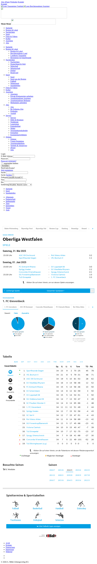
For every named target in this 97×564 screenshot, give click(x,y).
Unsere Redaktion (17, 141)
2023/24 (78, 470)
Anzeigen (9, 41)
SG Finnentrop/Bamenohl (29, 274)
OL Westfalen (10, 469)
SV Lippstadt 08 (58, 267)
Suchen (9, 175)
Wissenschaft (15, 68)
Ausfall (13, 113)
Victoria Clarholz (58, 274)
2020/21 (61, 475)
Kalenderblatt (15, 126)
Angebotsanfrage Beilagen (20, 101)
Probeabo (13, 2)
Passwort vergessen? (8, 161)
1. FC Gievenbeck (58, 277)
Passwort (4, 159)
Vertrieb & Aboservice (18, 146)
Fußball (13, 81)
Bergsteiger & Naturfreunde (20, 58)
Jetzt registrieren (7, 170)
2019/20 (69, 475)
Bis (2, 182)
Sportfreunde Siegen (27, 258)
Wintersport (14, 83)
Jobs (12, 150)
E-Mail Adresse (7, 156)
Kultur (8, 39)
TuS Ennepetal (25, 277)
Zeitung (8, 137)
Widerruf (9, 552)
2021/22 (52, 475)
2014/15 (69, 480)
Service (8, 116)
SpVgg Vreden (25, 269)
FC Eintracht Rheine (27, 267)
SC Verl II (30, 415)
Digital (12, 71)
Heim (16, 313)
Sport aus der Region (18, 79)
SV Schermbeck (33, 391)
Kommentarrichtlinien (18, 135)
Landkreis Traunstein (18, 56)
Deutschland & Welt (18, 64)
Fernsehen (14, 133)
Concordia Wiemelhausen (30, 272)
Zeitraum (4, 177)
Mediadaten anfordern (18, 103)
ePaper (7, 2)
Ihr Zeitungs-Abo (16, 109)
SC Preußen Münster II (35, 403)
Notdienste (14, 122)
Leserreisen (14, 124)
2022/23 (87, 470)
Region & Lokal (12, 30)
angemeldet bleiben (11, 163)
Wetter (12, 128)
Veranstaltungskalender (19, 131)
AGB (8, 543)
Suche (3, 172)
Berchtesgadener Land (18, 53)
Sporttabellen (15, 86)
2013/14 (78, 480)
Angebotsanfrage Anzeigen (20, 98)
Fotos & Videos (11, 36)
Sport (8, 34)
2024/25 (69, 470)
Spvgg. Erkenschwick (60, 272)
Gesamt (7, 313)
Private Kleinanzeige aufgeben (21, 96)
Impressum (10, 550)
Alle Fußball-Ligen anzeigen (49, 526)
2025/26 (61, 470)
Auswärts (25, 313)
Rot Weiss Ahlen (58, 255)
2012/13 (87, 480)
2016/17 (52, 480)
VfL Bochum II (57, 258)
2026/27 (52, 470)
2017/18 (87, 475)
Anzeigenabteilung (17, 143)
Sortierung (5, 185)
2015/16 (61, 480)
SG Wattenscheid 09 (35, 399)
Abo (2, 2)
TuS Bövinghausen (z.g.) (36, 443)
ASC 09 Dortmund (27, 255)
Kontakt (21, 2)
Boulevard (14, 73)
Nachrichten (10, 32)
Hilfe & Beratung (16, 120)
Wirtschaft (14, 66)
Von (2, 180)
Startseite (9, 28)
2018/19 (78, 475)
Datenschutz (10, 547)
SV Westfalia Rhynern (60, 269)
